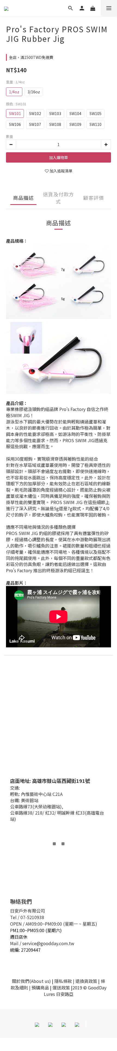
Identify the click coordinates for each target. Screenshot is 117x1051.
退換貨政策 (86, 981)
